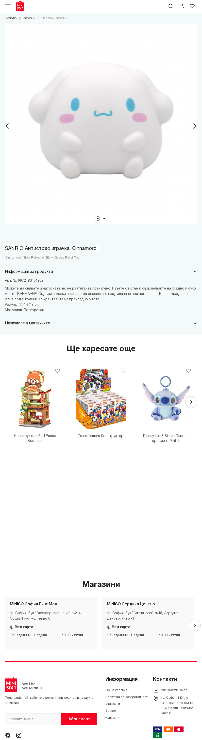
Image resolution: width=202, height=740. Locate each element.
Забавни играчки (54, 18)
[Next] (195, 126)
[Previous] (7, 126)
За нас (110, 711)
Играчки (29, 18)
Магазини (112, 704)
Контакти (112, 717)
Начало (11, 18)
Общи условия (116, 690)
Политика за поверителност (126, 697)
